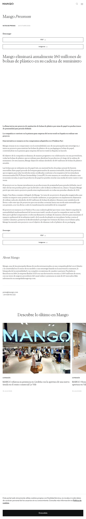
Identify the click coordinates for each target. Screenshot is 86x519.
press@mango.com (10, 292)
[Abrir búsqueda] (77, 4)
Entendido (43, 513)
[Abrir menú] (82, 4)
